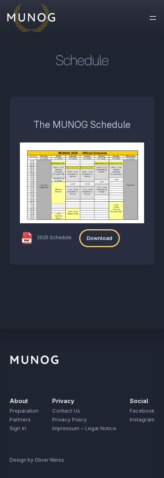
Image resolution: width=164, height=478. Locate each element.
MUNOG (35, 359)
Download (99, 238)
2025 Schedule (54, 237)
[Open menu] (153, 18)
